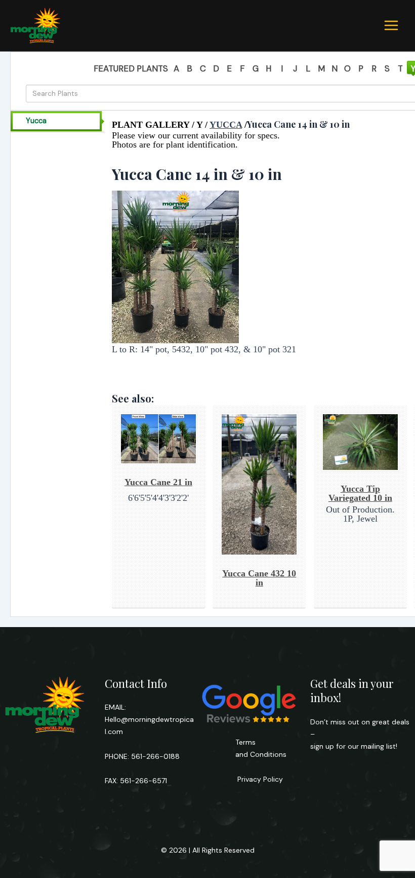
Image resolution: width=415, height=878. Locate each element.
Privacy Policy (259, 779)
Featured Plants (131, 68)
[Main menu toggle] (391, 25)
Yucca (36, 121)
